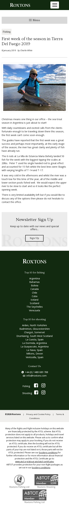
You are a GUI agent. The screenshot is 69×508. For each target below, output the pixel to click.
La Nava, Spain (34, 350)
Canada (34, 289)
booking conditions (48, 452)
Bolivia (34, 285)
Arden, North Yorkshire (34, 325)
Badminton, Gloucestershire (34, 328)
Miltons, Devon (34, 353)
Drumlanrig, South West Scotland (34, 336)
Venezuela (34, 310)
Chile (34, 292)
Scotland (34, 303)
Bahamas (34, 282)
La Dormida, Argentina (34, 343)
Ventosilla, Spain (34, 357)
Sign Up (34, 238)
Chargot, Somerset (34, 332)
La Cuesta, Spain (34, 339)
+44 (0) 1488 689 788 (36, 372)
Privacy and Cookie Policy (38, 414)
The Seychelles (34, 306)
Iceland (34, 299)
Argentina (34, 278)
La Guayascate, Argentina (35, 346)
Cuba (34, 296)
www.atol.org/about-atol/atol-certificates (34, 461)
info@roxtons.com (36, 375)
